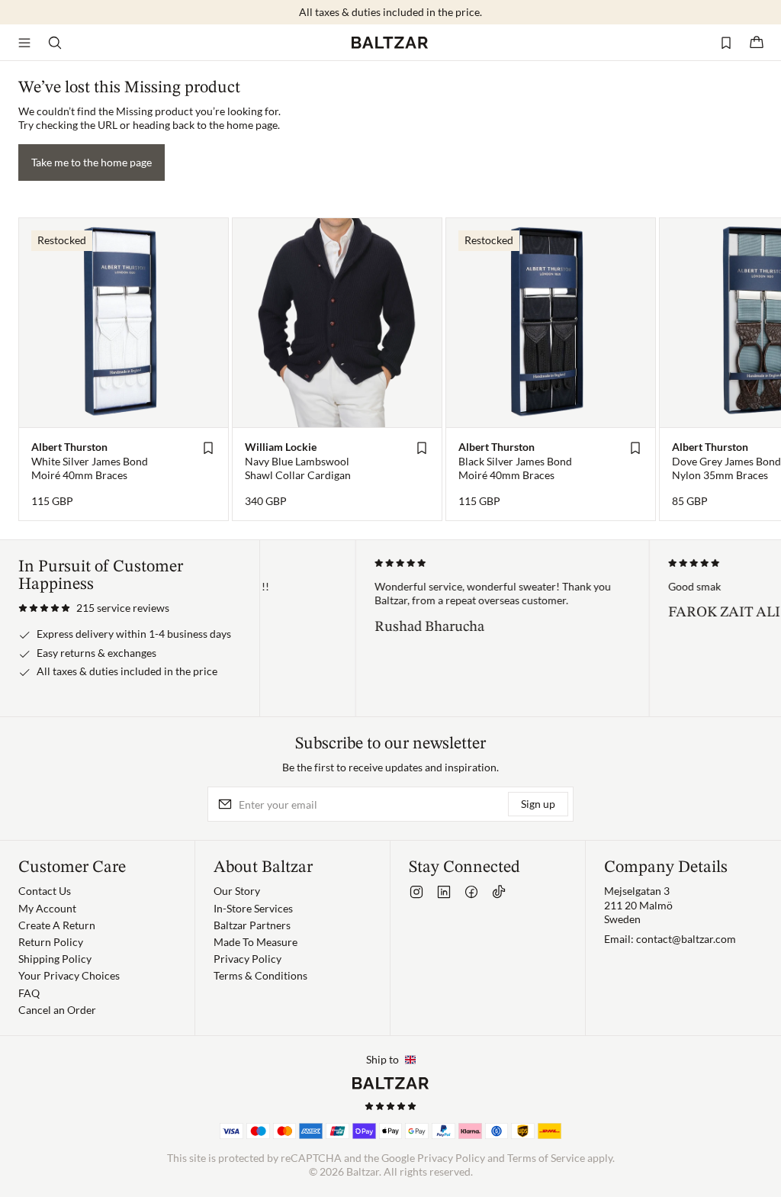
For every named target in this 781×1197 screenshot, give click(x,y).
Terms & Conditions (260, 975)
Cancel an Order (57, 1009)
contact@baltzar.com (686, 938)
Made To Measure (255, 941)
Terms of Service (546, 1157)
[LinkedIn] (444, 891)
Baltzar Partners (252, 925)
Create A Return (56, 925)
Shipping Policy (55, 958)
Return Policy (50, 941)
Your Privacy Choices (69, 975)
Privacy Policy (247, 958)
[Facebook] (471, 891)
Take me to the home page (91, 162)
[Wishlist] (726, 43)
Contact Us (44, 890)
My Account (47, 908)
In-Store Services (253, 908)
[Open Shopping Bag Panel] (756, 43)
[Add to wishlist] (208, 447)
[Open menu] (24, 43)
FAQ (29, 992)
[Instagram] (416, 891)
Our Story (237, 890)
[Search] (55, 43)
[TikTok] (498, 891)
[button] (93, 608)
